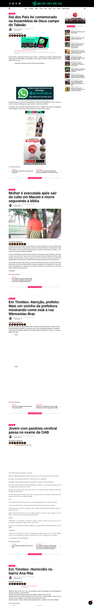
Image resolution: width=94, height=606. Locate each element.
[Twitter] (12, 36)
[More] (25, 36)
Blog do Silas (17, 29)
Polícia (50, 8)
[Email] (20, 36)
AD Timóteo (31, 8)
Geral (46, 8)
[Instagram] (17, 36)
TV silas (41, 8)
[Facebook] (10, 36)
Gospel (36, 8)
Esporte (59, 8)
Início (26, 8)
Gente (54, 8)
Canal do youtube (65, 8)
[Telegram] (22, 36)
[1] (90, 603)
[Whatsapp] (15, 36)
